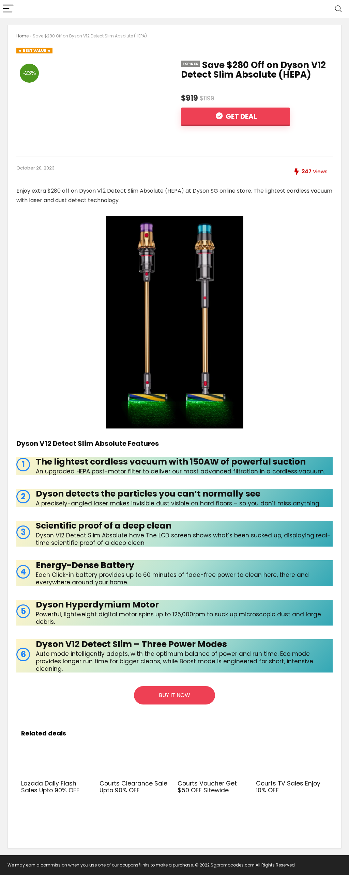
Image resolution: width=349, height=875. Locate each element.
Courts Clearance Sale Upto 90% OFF (133, 786)
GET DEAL (240, 116)
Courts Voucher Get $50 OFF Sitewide (207, 786)
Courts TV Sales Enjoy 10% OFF (288, 786)
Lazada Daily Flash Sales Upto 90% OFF (50, 786)
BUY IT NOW (174, 695)
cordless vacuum (309, 191)
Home (22, 36)
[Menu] (8, 9)
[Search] (338, 9)
